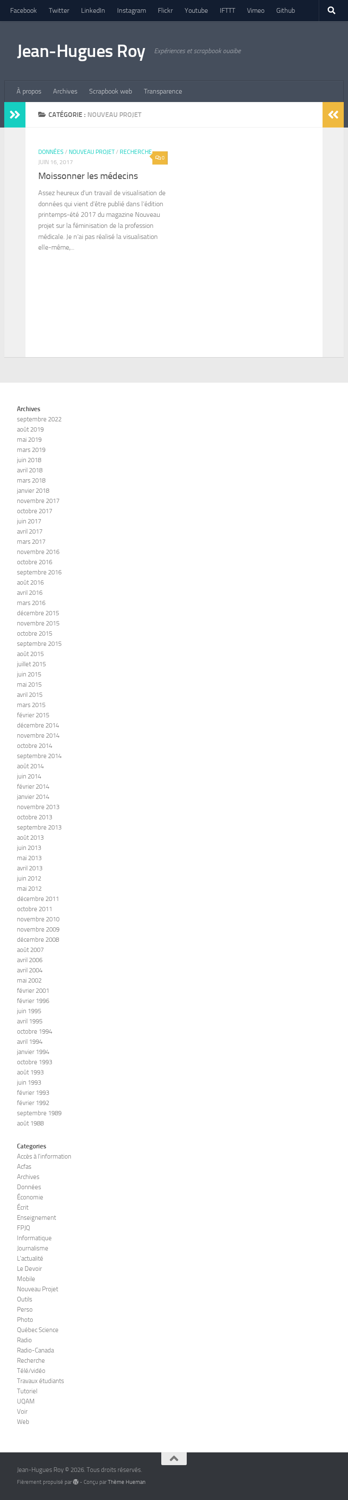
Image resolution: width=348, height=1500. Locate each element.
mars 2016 (31, 603)
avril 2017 (29, 531)
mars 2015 (31, 705)
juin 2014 (29, 776)
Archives (65, 91)
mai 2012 (29, 888)
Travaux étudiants (40, 1381)
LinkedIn (93, 10)
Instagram (131, 10)
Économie (30, 1197)
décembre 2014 (38, 725)
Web (23, 1422)
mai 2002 (29, 980)
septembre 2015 (39, 644)
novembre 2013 (38, 807)
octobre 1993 (34, 1062)
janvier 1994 (33, 1052)
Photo (25, 1320)
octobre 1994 (34, 1031)
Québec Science (38, 1330)
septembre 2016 (39, 572)
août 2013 (30, 837)
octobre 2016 (34, 562)
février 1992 (33, 1103)
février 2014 (33, 786)
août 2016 (30, 582)
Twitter (59, 10)
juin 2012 (29, 878)
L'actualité (30, 1258)
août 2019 (30, 429)
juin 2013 (29, 848)
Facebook (23, 10)
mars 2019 (31, 450)
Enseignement (36, 1218)
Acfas (24, 1166)
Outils (24, 1299)
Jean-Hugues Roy (81, 51)
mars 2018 (31, 480)
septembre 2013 (39, 827)
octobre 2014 (34, 746)
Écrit (22, 1207)
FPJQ (23, 1228)
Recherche (136, 152)
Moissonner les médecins (88, 176)
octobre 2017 (34, 511)
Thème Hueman (127, 1482)
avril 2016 (29, 593)
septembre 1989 (39, 1113)
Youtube (196, 10)
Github (285, 10)
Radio (24, 1340)
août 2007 (30, 950)
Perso (25, 1309)
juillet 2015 (31, 664)
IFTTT (227, 10)
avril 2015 (29, 695)
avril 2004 (29, 970)
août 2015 (30, 654)
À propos (29, 91)
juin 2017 (29, 521)
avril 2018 (29, 470)
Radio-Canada (35, 1350)
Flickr (165, 10)
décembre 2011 (38, 899)
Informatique (34, 1238)
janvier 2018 (33, 490)
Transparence (163, 91)
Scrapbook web (110, 91)
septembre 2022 (39, 419)
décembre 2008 (38, 939)
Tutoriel (27, 1391)
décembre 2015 (38, 613)
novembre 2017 (38, 501)
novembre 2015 (38, 623)
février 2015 (33, 715)
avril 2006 (29, 960)
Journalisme (32, 1248)
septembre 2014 (39, 756)
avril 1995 (29, 1021)
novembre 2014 (38, 735)
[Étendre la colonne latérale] (14, 115)
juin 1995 (29, 1011)
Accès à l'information (44, 1156)
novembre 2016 (38, 552)
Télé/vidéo (31, 1371)
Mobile (26, 1279)
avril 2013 (29, 868)
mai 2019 (29, 439)
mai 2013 (29, 858)
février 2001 (33, 990)
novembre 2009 (38, 929)
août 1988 (30, 1123)
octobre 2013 (34, 817)
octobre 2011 (34, 909)
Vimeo (255, 10)
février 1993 (33, 1093)
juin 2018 (29, 460)
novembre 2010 (38, 919)
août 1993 (30, 1072)
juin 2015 (29, 674)
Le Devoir (29, 1269)
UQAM (26, 1401)
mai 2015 (29, 684)
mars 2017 (31, 541)
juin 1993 (29, 1082)
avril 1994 (29, 1041)
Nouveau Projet (92, 152)
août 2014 (30, 766)
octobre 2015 (34, 633)
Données (51, 152)
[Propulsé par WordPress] (76, 1482)
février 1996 (33, 1001)
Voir (22, 1411)
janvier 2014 (33, 797)
